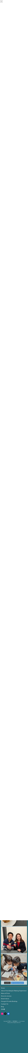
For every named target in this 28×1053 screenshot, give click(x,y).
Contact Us (4, 1004)
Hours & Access (6, 996)
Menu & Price (5, 993)
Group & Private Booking (9, 1001)
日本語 (3, 1009)
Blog (2, 1006)
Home (3, 988)
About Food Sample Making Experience (14, 991)
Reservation (5, 999)
